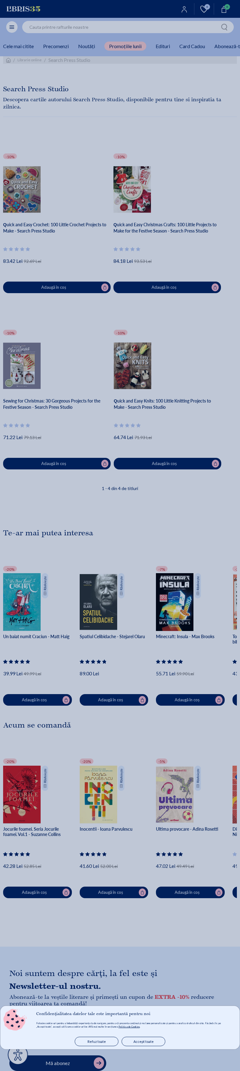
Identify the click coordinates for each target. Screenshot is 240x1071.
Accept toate (143, 1041)
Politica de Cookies (129, 1026)
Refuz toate (97, 1041)
